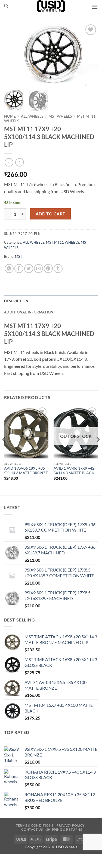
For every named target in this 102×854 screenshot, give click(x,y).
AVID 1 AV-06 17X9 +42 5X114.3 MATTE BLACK (74, 470)
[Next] (89, 54)
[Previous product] (19, 162)
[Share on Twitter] (28, 268)
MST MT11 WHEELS (62, 242)
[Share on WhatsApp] (9, 268)
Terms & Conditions (34, 825)
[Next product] (9, 162)
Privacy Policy (71, 825)
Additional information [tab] (29, 312)
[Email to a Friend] (38, 268)
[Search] (6, 6)
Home (10, 116)
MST (18, 256)
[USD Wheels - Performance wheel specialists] (51, 6)
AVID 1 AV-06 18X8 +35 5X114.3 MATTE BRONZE (26, 470)
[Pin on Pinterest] (48, 268)
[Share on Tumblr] (58, 268)
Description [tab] (16, 301)
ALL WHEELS (32, 116)
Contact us (32, 829)
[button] (94, 6)
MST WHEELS (60, 116)
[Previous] (13, 54)
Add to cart (51, 213)
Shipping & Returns (64, 829)
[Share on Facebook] (18, 268)
